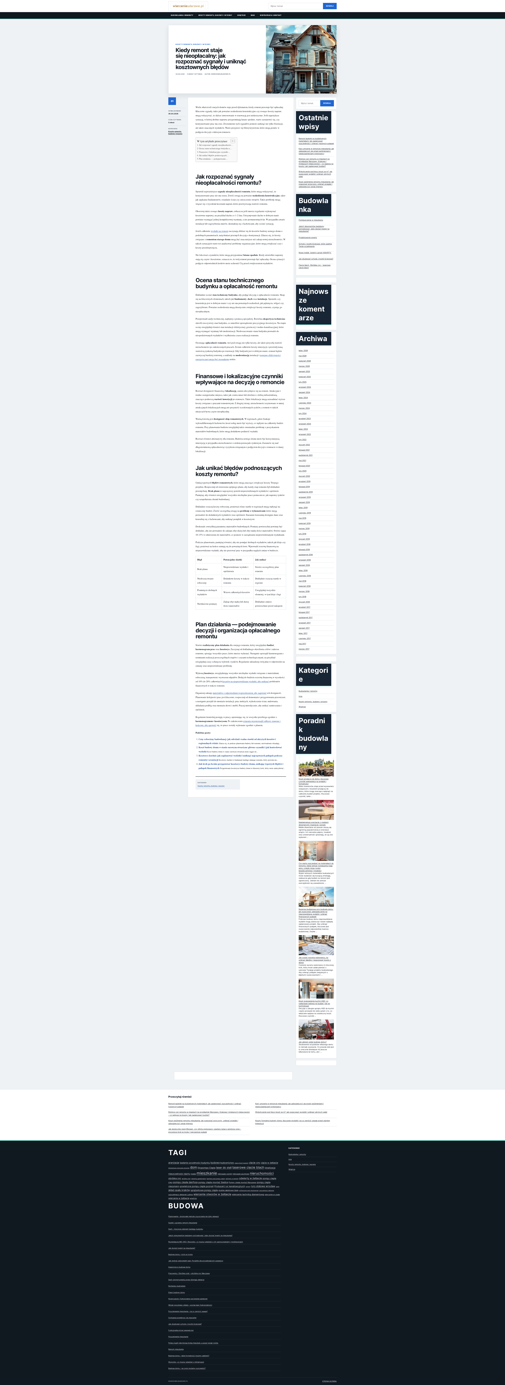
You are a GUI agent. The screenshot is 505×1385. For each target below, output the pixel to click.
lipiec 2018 (303, 570)
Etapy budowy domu (176, 1292)
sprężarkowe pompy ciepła (204, 1190)
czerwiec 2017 (305, 638)
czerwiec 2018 (305, 576)
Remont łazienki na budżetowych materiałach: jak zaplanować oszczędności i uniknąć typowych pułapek (316, 141)
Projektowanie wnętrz (308, 237)
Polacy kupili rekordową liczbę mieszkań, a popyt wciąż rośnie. (193, 1343)
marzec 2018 (304, 591)
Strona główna (329, 1381)
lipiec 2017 (303, 633)
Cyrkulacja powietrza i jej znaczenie (182, 1318)
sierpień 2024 (304, 392)
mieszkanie (207, 1173)
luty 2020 (302, 471)
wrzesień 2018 (305, 560)
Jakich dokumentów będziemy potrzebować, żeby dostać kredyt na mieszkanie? (314, 228)
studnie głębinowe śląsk (228, 1190)
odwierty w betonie (232, 1179)
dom (193, 1167)
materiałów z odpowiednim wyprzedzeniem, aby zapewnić (240, 692)
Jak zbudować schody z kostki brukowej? (316, 259)
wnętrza (193, 1198)
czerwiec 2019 (305, 513)
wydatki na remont (219, 231)
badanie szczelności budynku (195, 1162)
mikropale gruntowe (241, 1174)
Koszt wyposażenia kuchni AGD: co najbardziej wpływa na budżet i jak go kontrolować (314, 1003)
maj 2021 (302, 460)
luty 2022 (302, 440)
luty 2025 (302, 382)
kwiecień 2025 (305, 377)
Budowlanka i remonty (182, 15)
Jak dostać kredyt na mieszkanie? (181, 1248)
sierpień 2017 (304, 628)
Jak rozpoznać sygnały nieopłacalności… (216, 145)
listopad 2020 (304, 466)
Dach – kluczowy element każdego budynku (185, 1229)
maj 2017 (302, 644)
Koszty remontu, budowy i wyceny (215, 15)
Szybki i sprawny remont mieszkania (182, 1223)
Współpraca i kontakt (271, 15)
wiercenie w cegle (272, 1194)
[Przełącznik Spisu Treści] (231, 141)
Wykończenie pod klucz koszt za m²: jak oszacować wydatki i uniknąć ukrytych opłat (315, 174)
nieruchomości (262, 1173)
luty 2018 (302, 597)
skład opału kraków (179, 1190)
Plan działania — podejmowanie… (213, 158)
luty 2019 (302, 534)
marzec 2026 (304, 366)
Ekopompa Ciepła (206, 1167)
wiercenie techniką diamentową (248, 1194)
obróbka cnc (174, 1178)
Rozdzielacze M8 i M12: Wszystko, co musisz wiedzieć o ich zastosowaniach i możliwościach (205, 1242)
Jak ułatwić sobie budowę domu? (313, 1042)
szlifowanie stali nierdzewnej (249, 1190)
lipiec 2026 (303, 350)
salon (277, 1186)
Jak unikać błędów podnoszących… (214, 155)
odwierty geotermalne (198, 1179)
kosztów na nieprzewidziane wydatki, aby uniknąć (245, 681)
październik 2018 (306, 555)
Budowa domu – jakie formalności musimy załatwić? (188, 1356)
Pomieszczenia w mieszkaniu (311, 220)
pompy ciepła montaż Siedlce (213, 1182)
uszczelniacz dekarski (266, 1190)
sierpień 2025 (304, 371)
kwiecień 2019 (304, 523)
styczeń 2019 (304, 539)
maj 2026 (302, 356)
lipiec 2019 (303, 508)
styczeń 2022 (304, 445)
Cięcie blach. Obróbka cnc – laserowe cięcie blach (314, 266)
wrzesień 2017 (305, 623)
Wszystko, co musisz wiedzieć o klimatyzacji (186, 1362)
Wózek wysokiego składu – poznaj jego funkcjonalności (190, 1305)
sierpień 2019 (304, 502)
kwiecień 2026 (305, 361)
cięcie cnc (254, 1162)
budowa (215, 1162)
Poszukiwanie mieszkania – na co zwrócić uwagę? (188, 1311)
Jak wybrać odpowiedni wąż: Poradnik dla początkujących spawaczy (195, 1261)
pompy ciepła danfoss (185, 1182)
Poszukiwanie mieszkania (178, 1337)
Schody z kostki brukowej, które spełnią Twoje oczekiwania (315, 245)
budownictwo (227, 1162)
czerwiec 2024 (305, 403)
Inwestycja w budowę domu (179, 1267)
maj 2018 (302, 581)
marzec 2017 (304, 649)
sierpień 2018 (304, 565)
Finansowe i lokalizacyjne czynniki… (214, 152)
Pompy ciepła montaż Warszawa (242, 1182)
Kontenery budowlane (176, 1286)
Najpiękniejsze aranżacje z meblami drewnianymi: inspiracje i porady (314, 823)
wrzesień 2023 (305, 424)
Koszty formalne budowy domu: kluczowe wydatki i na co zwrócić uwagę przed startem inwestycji (292, 1122)
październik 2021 (306, 455)
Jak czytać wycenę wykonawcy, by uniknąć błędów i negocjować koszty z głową (315, 960)
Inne (253, 15)
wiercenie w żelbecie (178, 1198)
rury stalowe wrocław (263, 1186)
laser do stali (224, 1167)
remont (248, 1186)
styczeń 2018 (304, 602)
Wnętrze (241, 15)
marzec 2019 (304, 528)
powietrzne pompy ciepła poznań (197, 1186)
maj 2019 (302, 518)
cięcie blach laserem (241, 1163)
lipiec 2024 (303, 398)
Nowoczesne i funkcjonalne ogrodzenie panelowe (187, 1299)
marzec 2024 (304, 408)
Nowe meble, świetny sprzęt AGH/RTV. (315, 253)
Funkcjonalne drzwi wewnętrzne (180, 1330)
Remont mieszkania (176, 1349)
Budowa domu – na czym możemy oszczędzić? (187, 1368)
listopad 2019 (304, 487)
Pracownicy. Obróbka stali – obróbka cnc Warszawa (189, 1273)
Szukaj (330, 6)
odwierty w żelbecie (250, 1178)
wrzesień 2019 (305, 497)
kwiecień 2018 (304, 586)
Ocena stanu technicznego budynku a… (215, 148)
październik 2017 (306, 617)
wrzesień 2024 (305, 387)
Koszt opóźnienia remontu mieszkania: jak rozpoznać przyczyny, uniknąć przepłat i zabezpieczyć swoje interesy (316, 184)
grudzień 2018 (304, 544)
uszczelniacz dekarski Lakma (180, 1194)
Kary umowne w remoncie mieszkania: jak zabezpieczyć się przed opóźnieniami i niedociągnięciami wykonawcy (316, 151)
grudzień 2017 (304, 607)
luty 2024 (303, 413)
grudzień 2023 (305, 418)
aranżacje (173, 1162)
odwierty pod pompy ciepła (215, 1179)
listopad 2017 (304, 612)
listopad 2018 (304, 549)
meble (193, 1174)
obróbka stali (186, 1179)
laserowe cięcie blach (248, 1167)
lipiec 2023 (303, 429)
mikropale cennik (225, 1174)
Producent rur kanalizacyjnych (229, 1186)
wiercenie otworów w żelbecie (212, 1194)
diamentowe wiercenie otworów (179, 1168)
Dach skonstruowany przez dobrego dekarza (186, 1280)
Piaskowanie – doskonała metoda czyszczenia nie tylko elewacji (193, 1216)
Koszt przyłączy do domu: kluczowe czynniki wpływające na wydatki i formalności (314, 781)
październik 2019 (306, 492)
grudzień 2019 (304, 481)
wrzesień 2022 (305, 434)
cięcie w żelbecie (269, 1162)
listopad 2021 (304, 450)
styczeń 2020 (304, 476)
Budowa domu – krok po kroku (180, 1254)
